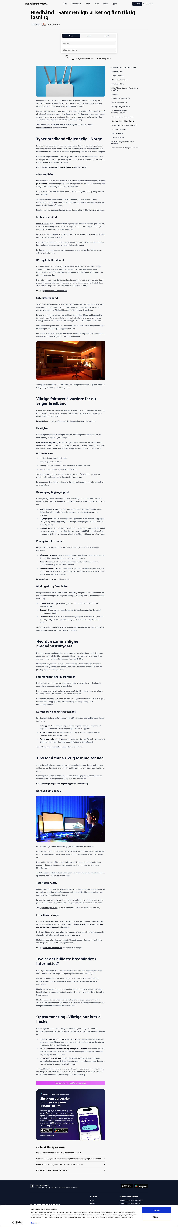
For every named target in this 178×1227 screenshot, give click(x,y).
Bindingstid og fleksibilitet (121, 107)
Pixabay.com (64, 387)
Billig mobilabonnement (52, 948)
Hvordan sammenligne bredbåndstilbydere (119, 112)
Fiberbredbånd (117, 72)
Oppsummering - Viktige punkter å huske (125, 148)
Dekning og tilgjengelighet (121, 98)
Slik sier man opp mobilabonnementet (55, 747)
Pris (37, 547)
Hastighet (115, 94)
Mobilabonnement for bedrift (131, 1200)
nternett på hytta (51, 421)
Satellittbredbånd (118, 84)
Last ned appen (42, 1185)
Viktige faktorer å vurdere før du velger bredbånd (124, 89)
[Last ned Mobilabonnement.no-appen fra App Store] (46, 1130)
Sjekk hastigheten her (48, 908)
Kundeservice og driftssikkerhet (123, 121)
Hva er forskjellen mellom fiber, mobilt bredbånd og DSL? (58, 1153)
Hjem (92, 1200)
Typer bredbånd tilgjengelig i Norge (123, 67)
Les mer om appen (47, 1135)
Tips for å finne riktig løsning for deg (123, 125)
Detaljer (34, 1223)
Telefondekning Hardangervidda (57, 579)
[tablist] (89, 36)
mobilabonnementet (44, 128)
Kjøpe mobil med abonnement (55, 291)
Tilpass (155, 1217)
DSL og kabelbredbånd (120, 80)
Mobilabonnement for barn (130, 1203)
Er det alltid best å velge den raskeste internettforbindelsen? (59, 1164)
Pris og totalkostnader (119, 102)
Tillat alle (156, 1210)
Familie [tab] (89, 36)
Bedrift (93, 1203)
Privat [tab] (71, 36)
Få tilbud (137, 4)
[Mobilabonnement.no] (36, 4)
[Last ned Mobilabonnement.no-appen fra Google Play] (61, 1130)
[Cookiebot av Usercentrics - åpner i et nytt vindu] (17, 1223)
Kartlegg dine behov (119, 129)
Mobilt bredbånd (42, 224)
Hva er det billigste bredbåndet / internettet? (122, 143)
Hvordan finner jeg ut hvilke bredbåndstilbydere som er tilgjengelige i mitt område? (68, 1158)
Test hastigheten (117, 133)
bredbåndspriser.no (55, 683)
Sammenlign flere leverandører (122, 117)
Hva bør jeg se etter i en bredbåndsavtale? (52, 1170)
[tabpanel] (89, 46)
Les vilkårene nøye (118, 137)
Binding (64, 603)
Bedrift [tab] (106, 36)
